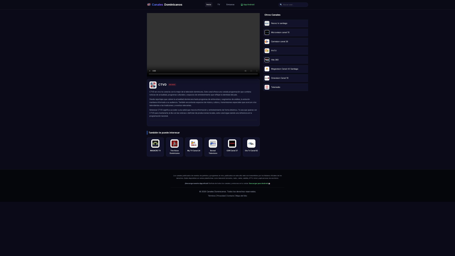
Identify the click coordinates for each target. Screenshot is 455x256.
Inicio (208, 4)
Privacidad (221, 196)
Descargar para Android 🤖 (259, 183)
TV (218, 4)
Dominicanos (167, 4)
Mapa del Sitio (241, 196)
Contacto (230, 196)
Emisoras (230, 4)
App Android (248, 4)
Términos (212, 196)
